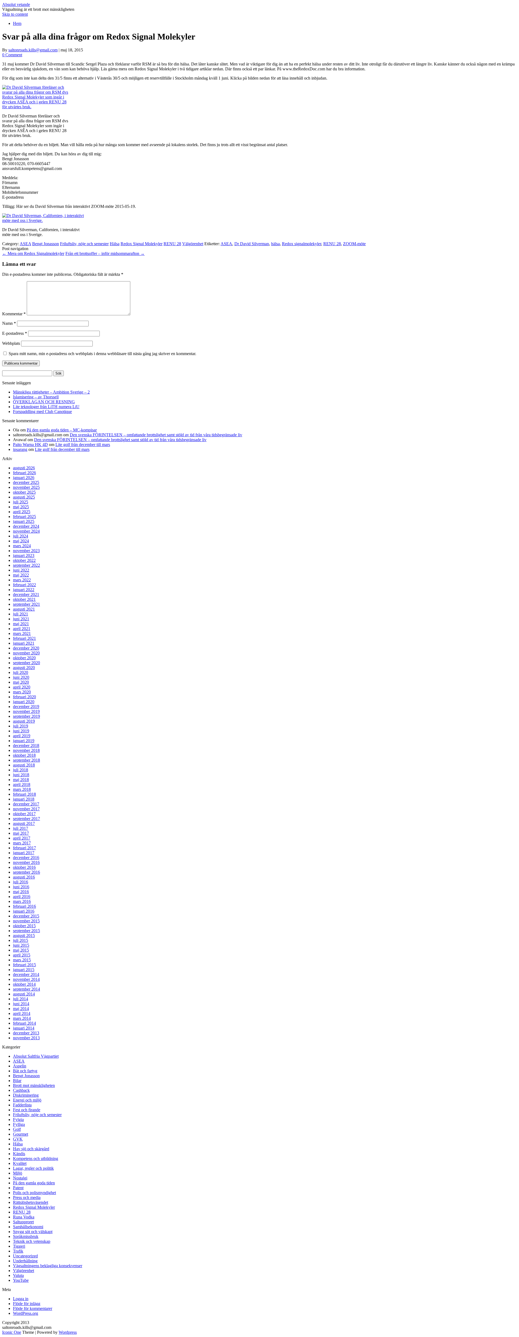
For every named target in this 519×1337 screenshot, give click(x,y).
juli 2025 (20, 502)
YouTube (21, 1280)
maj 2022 (21, 575)
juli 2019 (20, 726)
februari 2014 (24, 1023)
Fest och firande (26, 1109)
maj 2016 (21, 891)
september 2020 (26, 662)
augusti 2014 (24, 994)
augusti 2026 (24, 468)
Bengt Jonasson (45, 243)
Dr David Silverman (251, 243)
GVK (18, 1139)
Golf (17, 1129)
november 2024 (26, 531)
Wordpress (68, 1332)
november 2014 (26, 979)
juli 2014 (20, 999)
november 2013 (26, 1037)
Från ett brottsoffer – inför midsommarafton (105, 253)
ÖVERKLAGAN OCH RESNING (44, 401)
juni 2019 (21, 731)
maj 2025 (21, 506)
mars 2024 (22, 545)
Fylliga (19, 1124)
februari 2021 (24, 638)
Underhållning (25, 1261)
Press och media (27, 1197)
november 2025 (26, 487)
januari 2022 (23, 589)
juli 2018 (20, 770)
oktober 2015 (24, 925)
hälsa (275, 243)
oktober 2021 (24, 599)
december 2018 (26, 745)
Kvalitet (19, 1163)
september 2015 (26, 930)
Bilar (17, 1080)
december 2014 (26, 974)
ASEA (25, 243)
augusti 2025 (24, 497)
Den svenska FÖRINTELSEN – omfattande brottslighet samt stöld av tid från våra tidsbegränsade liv (156, 434)
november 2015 (26, 921)
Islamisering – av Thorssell (36, 397)
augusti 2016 (24, 877)
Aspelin (19, 1066)
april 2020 (21, 687)
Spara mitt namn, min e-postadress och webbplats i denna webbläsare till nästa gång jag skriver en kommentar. (102, 353)
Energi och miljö (27, 1100)
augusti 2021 (24, 609)
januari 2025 (23, 521)
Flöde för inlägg (26, 1303)
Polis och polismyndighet (34, 1192)
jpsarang (20, 449)
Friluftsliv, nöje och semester (84, 243)
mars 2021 (22, 633)
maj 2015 (21, 950)
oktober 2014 (24, 984)
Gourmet (20, 1134)
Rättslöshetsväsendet (30, 1202)
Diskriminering (26, 1095)
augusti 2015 (24, 935)
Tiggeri (19, 1246)
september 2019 (26, 716)
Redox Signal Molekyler (141, 243)
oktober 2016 (24, 867)
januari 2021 (23, 643)
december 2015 (26, 916)
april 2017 (21, 838)
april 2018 (21, 784)
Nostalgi (20, 1178)
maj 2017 (21, 833)
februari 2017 (24, 848)
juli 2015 (20, 940)
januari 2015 (23, 969)
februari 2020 (24, 696)
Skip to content (15, 14)
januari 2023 (23, 555)
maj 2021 (21, 623)
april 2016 (21, 896)
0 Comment (12, 55)
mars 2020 (22, 692)
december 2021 (26, 594)
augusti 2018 (24, 765)
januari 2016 (23, 911)
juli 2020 (20, 672)
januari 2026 (23, 477)
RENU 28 (172, 243)
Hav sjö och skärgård (31, 1148)
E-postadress (14, 333)
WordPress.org (25, 1313)
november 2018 (26, 750)
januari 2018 (23, 799)
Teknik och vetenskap (31, 1241)
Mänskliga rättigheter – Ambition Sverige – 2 (51, 392)
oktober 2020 (24, 658)
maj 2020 (21, 682)
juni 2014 (21, 1003)
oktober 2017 (24, 813)
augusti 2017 (24, 823)
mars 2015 (22, 960)
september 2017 (26, 818)
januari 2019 (23, 740)
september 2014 (26, 989)
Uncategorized (25, 1256)
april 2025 (21, 511)
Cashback (21, 1090)
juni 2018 (21, 774)
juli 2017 (20, 828)
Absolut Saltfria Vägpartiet (36, 1056)
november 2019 (26, 711)
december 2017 (26, 804)
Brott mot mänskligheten (34, 1085)
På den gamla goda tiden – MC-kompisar (62, 430)
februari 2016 (24, 906)
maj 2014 (21, 1008)
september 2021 (26, 604)
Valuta (18, 1275)
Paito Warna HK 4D (30, 444)
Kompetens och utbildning (35, 1158)
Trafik (18, 1251)
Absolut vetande (16, 4)
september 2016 (26, 872)
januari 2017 (23, 852)
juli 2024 (20, 536)
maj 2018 (21, 779)
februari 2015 (24, 964)
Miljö (17, 1173)
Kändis (19, 1153)
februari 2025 (24, 516)
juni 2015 (21, 945)
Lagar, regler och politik (33, 1168)
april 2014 (21, 1013)
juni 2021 (21, 619)
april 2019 (21, 735)
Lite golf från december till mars (82, 444)
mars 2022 (22, 580)
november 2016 (26, 862)
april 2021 (21, 628)
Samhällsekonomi (28, 1226)
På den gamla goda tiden (34, 1183)
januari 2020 (23, 701)
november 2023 (26, 550)
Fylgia (18, 1119)
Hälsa (114, 243)
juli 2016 (20, 882)
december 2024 (26, 526)
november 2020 (26, 653)
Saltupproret (23, 1222)
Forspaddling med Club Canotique (42, 411)
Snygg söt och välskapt (32, 1231)
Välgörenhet (192, 243)
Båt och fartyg (25, 1071)
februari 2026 (24, 472)
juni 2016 (21, 886)
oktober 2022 (24, 560)
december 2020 (26, 648)
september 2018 (26, 760)
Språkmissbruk (25, 1236)
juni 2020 (21, 677)
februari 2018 (24, 794)
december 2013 (26, 1033)
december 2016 (26, 857)
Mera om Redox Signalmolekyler (33, 253)
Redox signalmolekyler (301, 243)
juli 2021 (20, 614)
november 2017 (26, 809)
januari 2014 (23, 1028)
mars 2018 (22, 789)
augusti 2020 (24, 667)
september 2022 (26, 565)
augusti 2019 (24, 721)
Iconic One (11, 1332)
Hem (17, 23)
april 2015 (21, 955)
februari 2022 (24, 584)
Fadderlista (22, 1105)
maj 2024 (21, 541)
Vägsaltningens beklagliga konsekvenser (47, 1265)
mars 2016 (22, 901)
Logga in (20, 1298)
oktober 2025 (24, 492)
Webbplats (11, 343)
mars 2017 (22, 843)
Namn (9, 323)
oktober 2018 (24, 755)
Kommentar (14, 314)
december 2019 (26, 706)
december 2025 (26, 482)
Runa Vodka (23, 1217)
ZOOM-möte (354, 243)
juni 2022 (21, 570)
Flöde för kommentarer (32, 1308)
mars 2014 (22, 1018)
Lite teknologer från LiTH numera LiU (46, 406)
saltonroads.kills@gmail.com (33, 50)
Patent (18, 1187)
